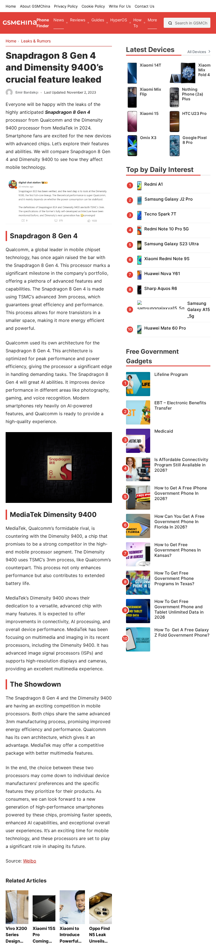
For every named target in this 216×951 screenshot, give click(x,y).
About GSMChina (35, 6)
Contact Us (144, 6)
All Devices (196, 51)
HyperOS (118, 19)
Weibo (29, 861)
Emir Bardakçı (26, 92)
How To (137, 22)
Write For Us (120, 6)
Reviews (77, 19)
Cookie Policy (93, 6)
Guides (97, 19)
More (152, 19)
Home (11, 6)
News (58, 19)
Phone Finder (43, 22)
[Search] (170, 23)
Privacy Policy (66, 6)
